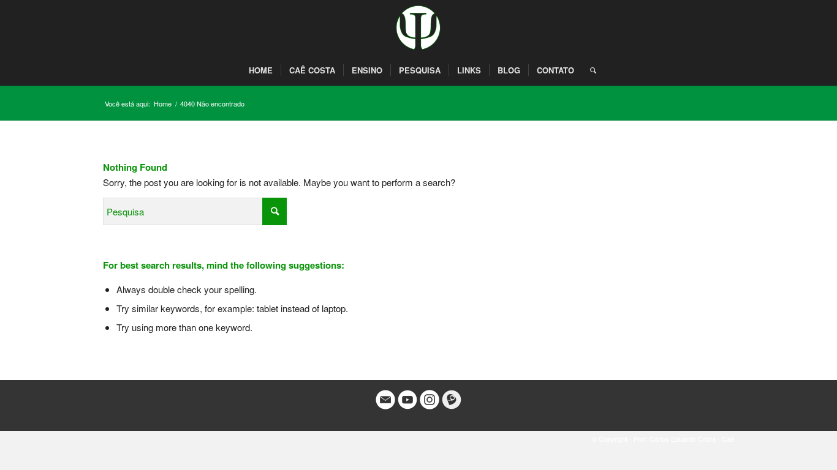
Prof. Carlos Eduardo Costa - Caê (684, 439)
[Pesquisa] (589, 70)
